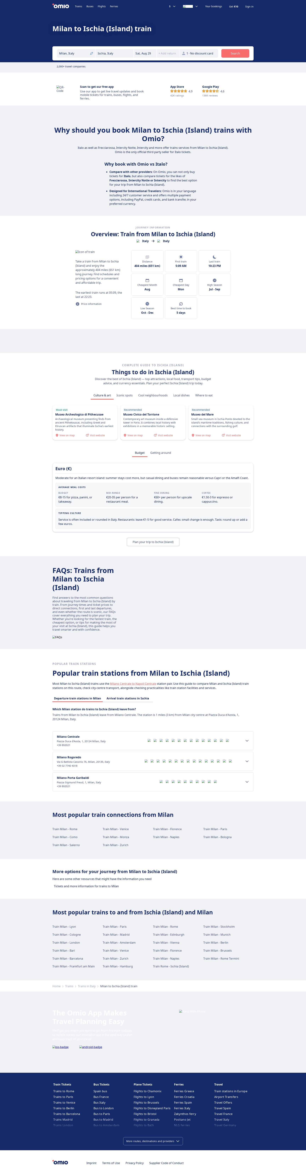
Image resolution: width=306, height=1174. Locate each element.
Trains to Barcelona (66, 1114)
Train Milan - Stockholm (219, 927)
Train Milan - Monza (116, 837)
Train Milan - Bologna (217, 837)
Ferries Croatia (184, 1097)
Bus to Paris (102, 1114)
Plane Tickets (143, 1084)
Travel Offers (223, 1102)
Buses (90, 6)
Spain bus (100, 1091)
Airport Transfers (226, 1097)
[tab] (102, 395)
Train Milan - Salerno (66, 845)
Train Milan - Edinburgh (168, 935)
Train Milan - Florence (167, 829)
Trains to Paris (63, 1097)
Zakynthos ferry (185, 1114)
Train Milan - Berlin (215, 943)
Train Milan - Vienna (166, 943)
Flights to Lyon (144, 1097)
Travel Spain (222, 1108)
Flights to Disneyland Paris (152, 1108)
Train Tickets (62, 1084)
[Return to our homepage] (63, 6)
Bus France (101, 1097)
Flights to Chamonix (147, 1091)
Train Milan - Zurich (115, 845)
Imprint (91, 1163)
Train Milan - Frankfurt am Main (73, 966)
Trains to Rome (63, 1091)
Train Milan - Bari (63, 951)
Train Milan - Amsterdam (119, 943)
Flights (102, 6)
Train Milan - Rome (64, 829)
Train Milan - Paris (215, 829)
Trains (78, 6)
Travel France (223, 1114)
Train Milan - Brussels (217, 951)
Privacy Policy (135, 1163)
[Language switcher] (190, 6)
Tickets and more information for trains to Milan (86, 886)
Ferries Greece (184, 1091)
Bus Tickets (101, 1084)
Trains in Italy (87, 986)
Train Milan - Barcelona (67, 958)
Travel (218, 1084)
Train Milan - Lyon (64, 927)
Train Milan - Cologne (66, 935)
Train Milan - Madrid (116, 935)
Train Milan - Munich (217, 935)
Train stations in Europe (230, 1091)
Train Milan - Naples (166, 837)
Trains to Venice (64, 1102)
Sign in (249, 6)
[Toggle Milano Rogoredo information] (247, 761)
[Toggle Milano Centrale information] (247, 741)
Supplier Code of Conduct (166, 1163)
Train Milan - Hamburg (118, 966)
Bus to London (104, 1108)
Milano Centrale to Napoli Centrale (133, 684)
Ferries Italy (182, 1108)
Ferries (114, 6)
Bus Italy (99, 1102)
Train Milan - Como (65, 837)
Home (56, 986)
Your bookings (213, 6)
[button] (145, 53)
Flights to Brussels (146, 1102)
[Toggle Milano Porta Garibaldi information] (247, 782)
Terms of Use (111, 1163)
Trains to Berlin (63, 1108)
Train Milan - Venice (116, 829)
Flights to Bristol (145, 1114)
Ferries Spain (183, 1102)
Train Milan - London (66, 943)
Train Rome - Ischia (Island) (171, 966)
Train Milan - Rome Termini (221, 958)
